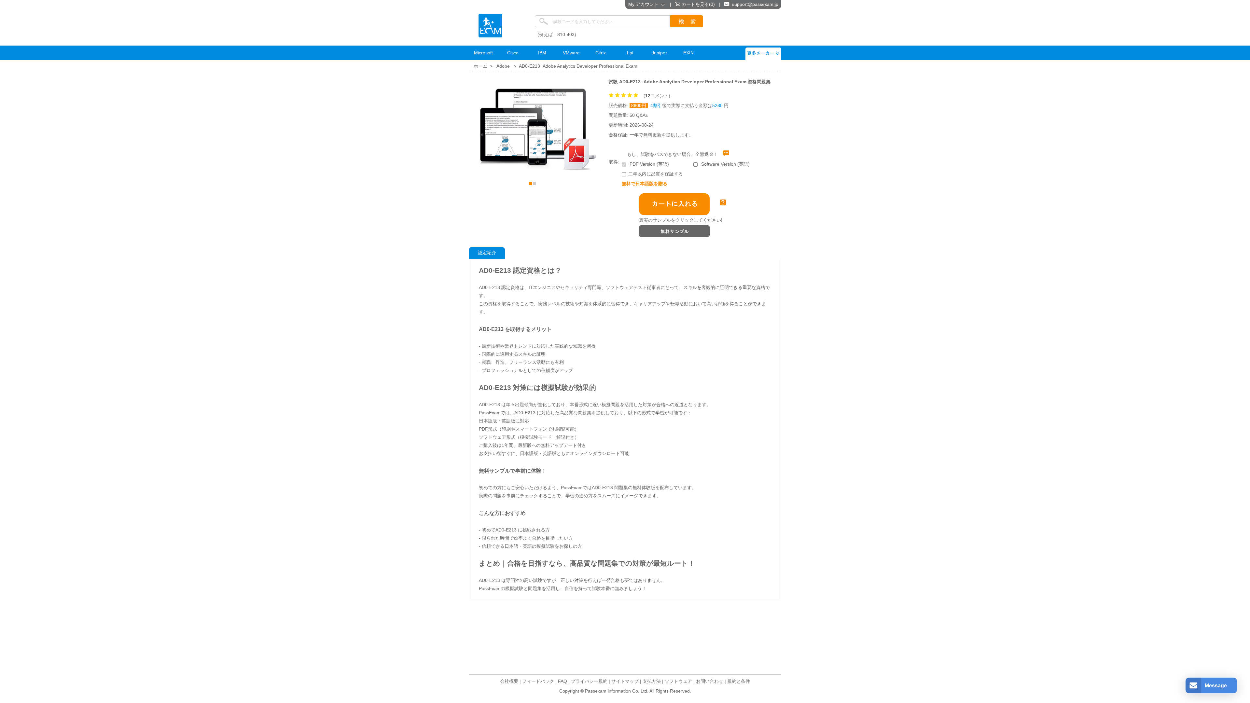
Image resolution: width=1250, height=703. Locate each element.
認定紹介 (487, 252)
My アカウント (644, 4)
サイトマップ (625, 681)
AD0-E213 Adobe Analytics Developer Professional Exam (578, 66)
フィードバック (538, 681)
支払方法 (652, 681)
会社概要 (509, 681)
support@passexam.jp (755, 4)
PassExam (490, 25)
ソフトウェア (678, 681)
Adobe (503, 66)
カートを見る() (698, 4)
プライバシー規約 (589, 681)
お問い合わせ (709, 681)
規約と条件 (738, 681)
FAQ (562, 681)
